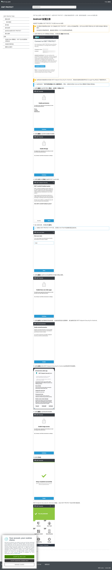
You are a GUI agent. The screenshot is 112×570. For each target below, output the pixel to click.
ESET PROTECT (7, 7)
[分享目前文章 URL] (104, 18)
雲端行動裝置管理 (69, 15)
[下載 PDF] (106, 18)
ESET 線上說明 (37, 15)
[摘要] (108, 18)
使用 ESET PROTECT (57, 15)
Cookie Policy (17, 553)
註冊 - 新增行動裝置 (81, 15)
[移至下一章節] (37, 551)
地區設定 (47, 564)
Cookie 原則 (108, 568)
